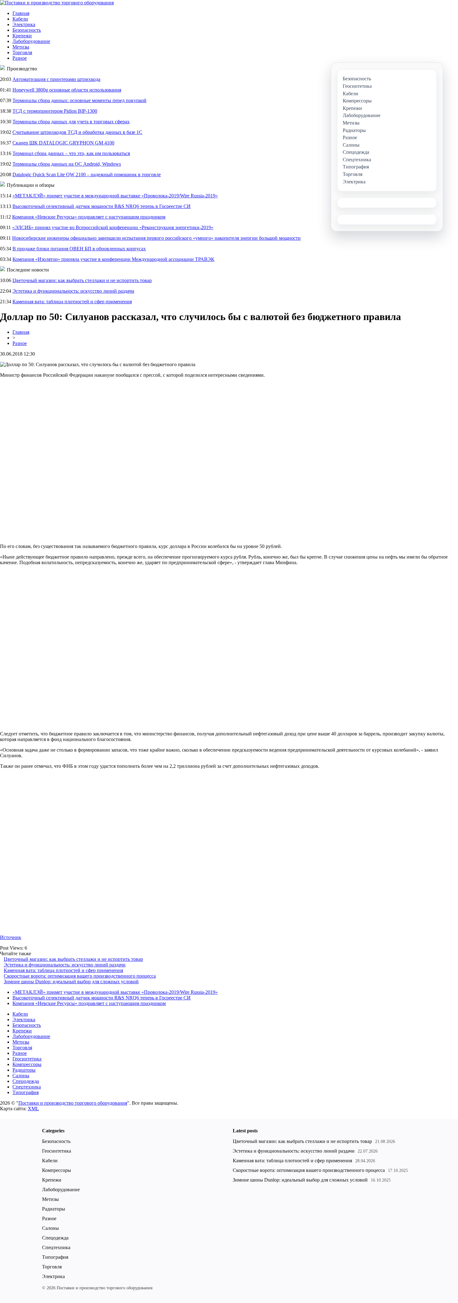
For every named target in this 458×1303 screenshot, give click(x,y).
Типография (25, 1092)
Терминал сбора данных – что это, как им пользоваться (71, 153)
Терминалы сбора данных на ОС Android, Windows (66, 164)
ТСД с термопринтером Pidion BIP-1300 (54, 111)
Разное (19, 58)
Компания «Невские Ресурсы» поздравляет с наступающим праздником (88, 217)
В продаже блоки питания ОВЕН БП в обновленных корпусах (79, 248)
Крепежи (22, 35)
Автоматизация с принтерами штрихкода (56, 79)
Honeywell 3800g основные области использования (66, 89)
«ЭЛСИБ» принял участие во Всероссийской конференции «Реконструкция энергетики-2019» (112, 227)
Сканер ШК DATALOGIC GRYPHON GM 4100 (63, 142)
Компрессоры (26, 1064)
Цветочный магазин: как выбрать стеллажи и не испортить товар (82, 280)
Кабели (20, 18)
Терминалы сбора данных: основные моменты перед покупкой (79, 100)
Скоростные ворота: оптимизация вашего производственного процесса (80, 976)
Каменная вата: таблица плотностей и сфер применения (72, 301)
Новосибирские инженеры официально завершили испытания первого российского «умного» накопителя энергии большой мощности (156, 238)
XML (33, 1108)
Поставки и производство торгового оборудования (72, 1103)
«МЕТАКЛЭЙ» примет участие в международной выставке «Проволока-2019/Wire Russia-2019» (115, 195)
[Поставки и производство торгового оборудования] (57, 2)
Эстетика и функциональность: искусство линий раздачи (73, 291)
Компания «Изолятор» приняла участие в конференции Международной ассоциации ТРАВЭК (113, 259)
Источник (10, 937)
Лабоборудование (31, 41)
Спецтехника (26, 1086)
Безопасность (26, 30)
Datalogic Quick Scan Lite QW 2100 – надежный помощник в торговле (86, 174)
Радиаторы (24, 1070)
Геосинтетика (26, 1058)
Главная (20, 13)
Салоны (20, 1075)
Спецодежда (25, 1081)
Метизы (20, 47)
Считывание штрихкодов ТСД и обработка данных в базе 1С (77, 132)
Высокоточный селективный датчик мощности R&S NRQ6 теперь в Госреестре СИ (101, 206)
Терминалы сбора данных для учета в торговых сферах (71, 121)
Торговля (22, 52)
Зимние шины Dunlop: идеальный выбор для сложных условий (71, 981)
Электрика (23, 24)
